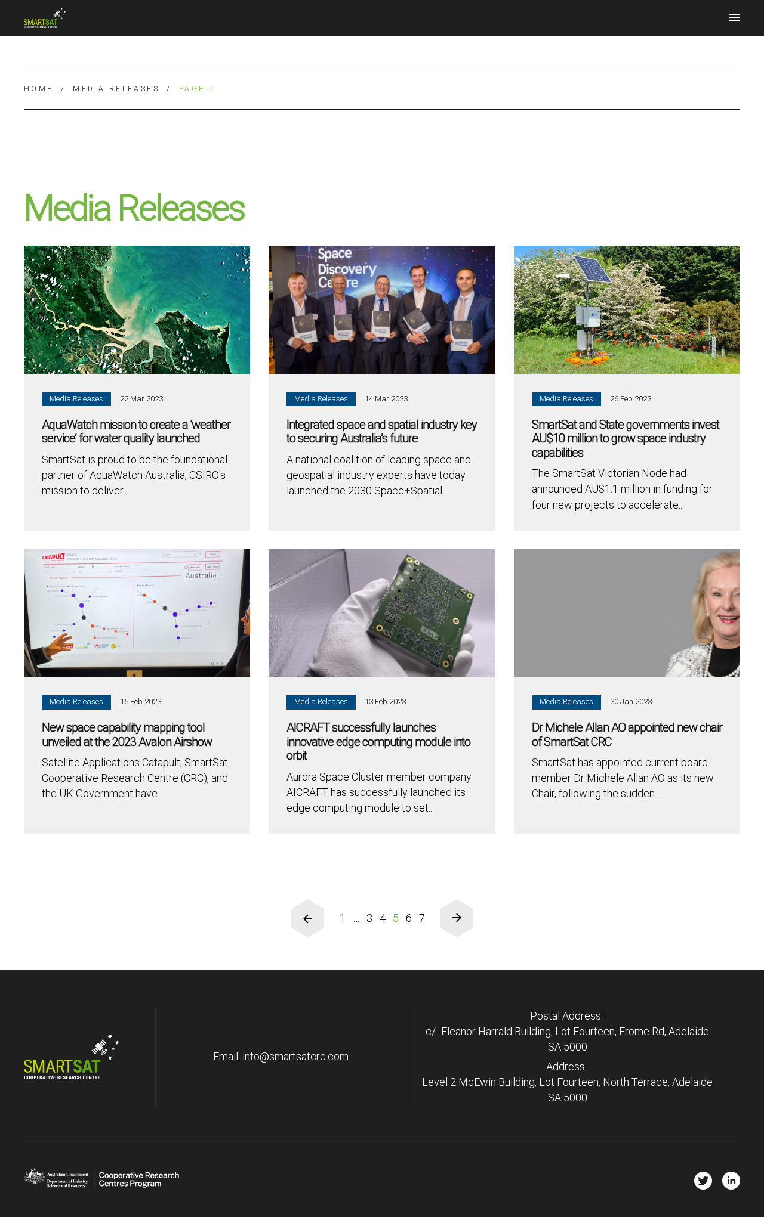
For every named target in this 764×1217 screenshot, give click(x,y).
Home (39, 89)
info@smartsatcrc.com (295, 1056)
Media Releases (116, 89)
